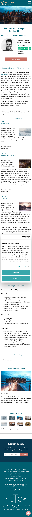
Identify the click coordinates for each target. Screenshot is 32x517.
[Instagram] (15, 490)
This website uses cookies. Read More (16, 510)
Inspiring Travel (6, 506)
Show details (22, 267)
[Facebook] (12, 490)
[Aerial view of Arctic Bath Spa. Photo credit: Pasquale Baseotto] (4, 418)
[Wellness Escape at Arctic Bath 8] (28, 424)
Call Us (5, 5)
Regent (14, 506)
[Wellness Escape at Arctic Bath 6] (12, 424)
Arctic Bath (4, 74)
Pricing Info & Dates (23, 68)
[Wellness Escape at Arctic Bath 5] (4, 424)
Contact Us (8, 484)
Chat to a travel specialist (16, 59)
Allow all (16, 272)
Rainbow (20, 506)
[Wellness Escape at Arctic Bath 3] (20, 418)
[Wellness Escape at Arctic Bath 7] (20, 424)
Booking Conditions (20, 486)
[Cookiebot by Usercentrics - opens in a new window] (22, 237)
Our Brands (16, 508)
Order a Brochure (18, 484)
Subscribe (24, 455)
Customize (15, 278)
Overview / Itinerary (8, 68)
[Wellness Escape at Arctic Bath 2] (12, 418)
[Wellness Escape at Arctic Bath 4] (28, 418)
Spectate (27, 506)
